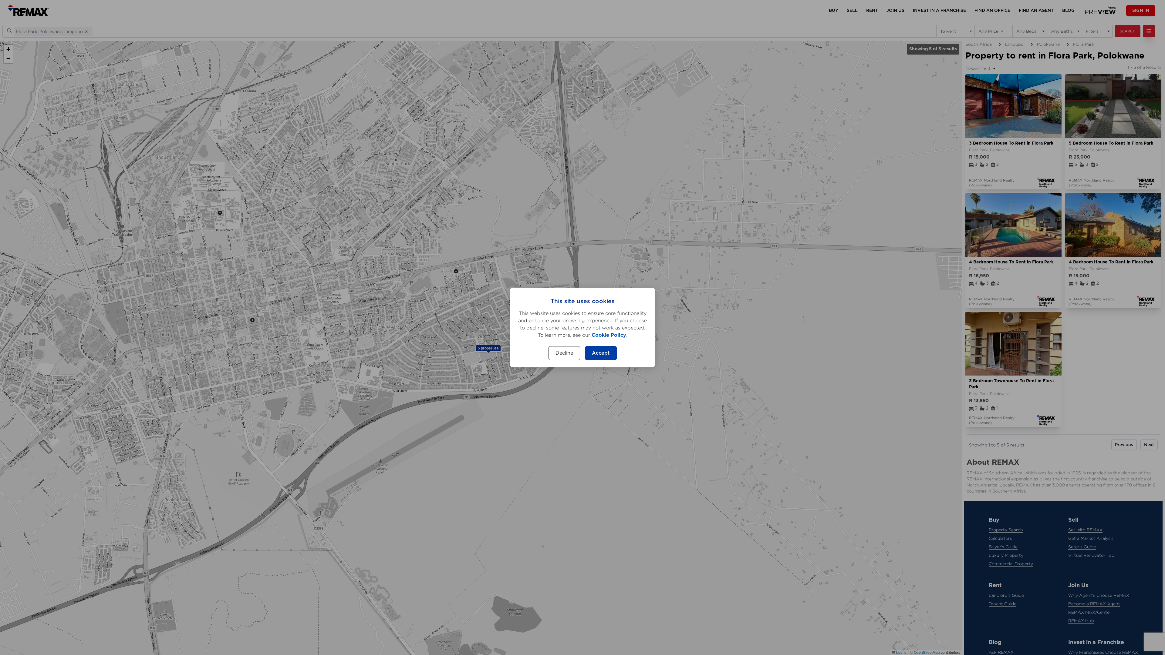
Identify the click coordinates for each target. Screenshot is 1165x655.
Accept (601, 353)
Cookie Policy (609, 335)
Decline (564, 353)
